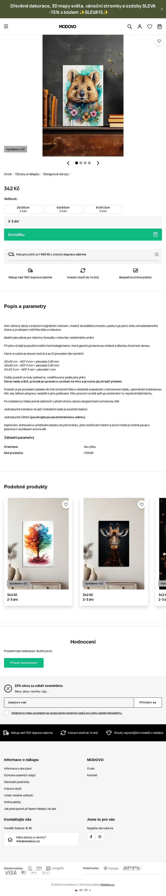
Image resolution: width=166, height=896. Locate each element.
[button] (162, 9)
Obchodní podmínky (17, 782)
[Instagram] (100, 837)
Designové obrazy (56, 174)
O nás (90, 768)
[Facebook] (91, 837)
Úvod (8, 174)
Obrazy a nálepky (27, 174)
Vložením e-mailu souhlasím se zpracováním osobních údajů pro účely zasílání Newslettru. (66, 713)
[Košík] (159, 26)
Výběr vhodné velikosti (18, 795)
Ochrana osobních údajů (19, 775)
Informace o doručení (17, 768)
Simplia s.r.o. (108, 884)
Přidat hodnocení (23, 663)
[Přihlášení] (139, 26)
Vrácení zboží (12, 788)
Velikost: (11, 198)
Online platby (12, 802)
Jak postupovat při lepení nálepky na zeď (30, 809)
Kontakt (92, 775)
